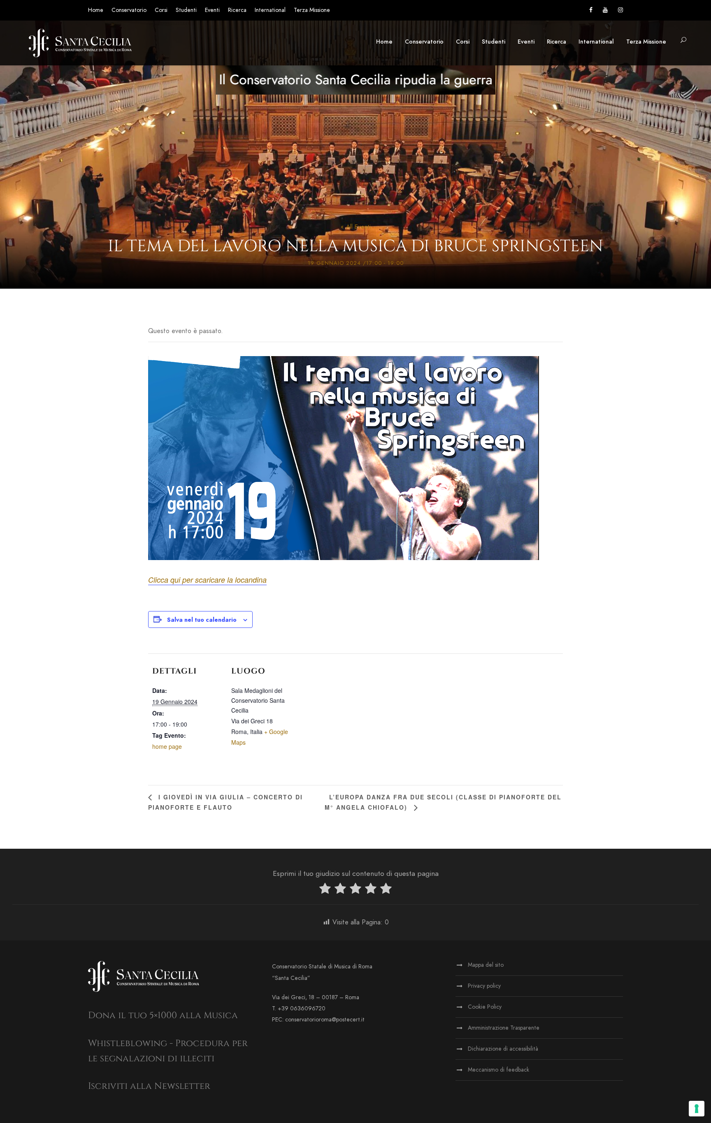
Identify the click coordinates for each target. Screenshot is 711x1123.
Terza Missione (312, 10)
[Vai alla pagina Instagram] (620, 10)
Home (95, 10)
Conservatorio (129, 10)
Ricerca (237, 10)
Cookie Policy (485, 1007)
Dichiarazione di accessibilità (503, 1049)
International (270, 10)
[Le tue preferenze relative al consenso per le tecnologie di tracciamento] (696, 1108)
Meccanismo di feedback (498, 1070)
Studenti (186, 10)
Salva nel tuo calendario (202, 620)
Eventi (212, 10)
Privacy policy (484, 986)
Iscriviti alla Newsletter (149, 1086)
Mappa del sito (486, 965)
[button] (683, 40)
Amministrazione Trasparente (503, 1028)
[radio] (325, 890)
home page (167, 746)
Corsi (161, 10)
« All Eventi (356, 226)
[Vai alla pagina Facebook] (590, 10)
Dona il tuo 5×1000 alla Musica (163, 1015)
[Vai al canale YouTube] (605, 10)
